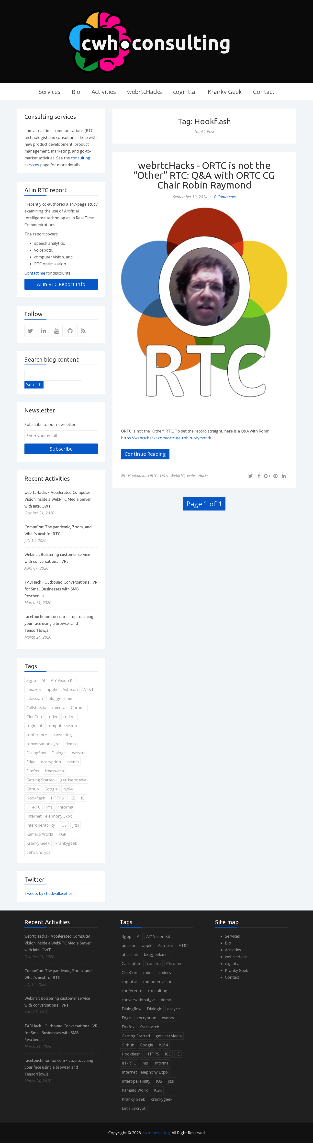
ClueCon (34, 716)
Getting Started (40, 780)
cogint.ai (185, 92)
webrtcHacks (144, 92)
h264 (67, 789)
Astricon (70, 689)
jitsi (75, 825)
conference (36, 734)
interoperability (40, 825)
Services (49, 92)
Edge (30, 762)
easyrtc (78, 752)
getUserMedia (73, 780)
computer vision (62, 725)
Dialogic (59, 752)
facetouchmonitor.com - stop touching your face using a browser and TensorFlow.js (58, 623)
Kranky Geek (225, 92)
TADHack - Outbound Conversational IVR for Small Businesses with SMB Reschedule (61, 589)
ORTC (152, 475)
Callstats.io (36, 707)
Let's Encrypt (38, 852)
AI (43, 680)
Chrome (78, 707)
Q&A (164, 475)
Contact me (34, 273)
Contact (264, 92)
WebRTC (177, 475)
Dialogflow (36, 752)
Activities (103, 92)
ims (49, 807)
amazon (33, 689)
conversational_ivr (43, 743)
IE (82, 798)
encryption (51, 762)
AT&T (88, 689)
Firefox (32, 771)
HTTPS (57, 798)
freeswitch (54, 771)
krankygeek (66, 843)
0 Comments (225, 197)
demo (71, 743)
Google (51, 789)
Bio (76, 92)
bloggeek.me (60, 698)
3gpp (31, 680)
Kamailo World (39, 834)
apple (52, 689)
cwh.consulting (156, 1132)
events (73, 762)
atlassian (34, 698)
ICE (72, 798)
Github (32, 789)
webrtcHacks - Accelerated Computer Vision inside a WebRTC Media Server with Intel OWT (57, 499)
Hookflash (136, 475)
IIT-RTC (33, 807)
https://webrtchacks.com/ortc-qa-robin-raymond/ (166, 438)
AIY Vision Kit (63, 680)
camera (58, 707)
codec (52, 716)
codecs (69, 716)
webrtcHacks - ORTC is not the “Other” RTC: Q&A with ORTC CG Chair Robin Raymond (204, 175)
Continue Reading (145, 454)
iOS (64, 825)
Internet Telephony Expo (49, 816)
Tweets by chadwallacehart (49, 893)
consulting (62, 734)
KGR (62, 834)
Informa (65, 807)
